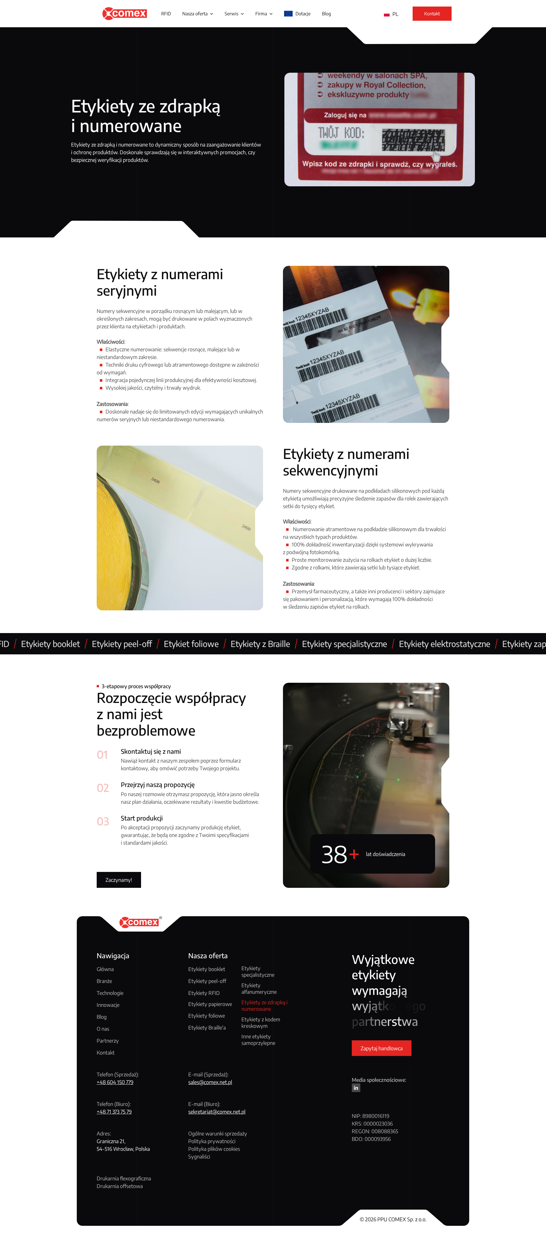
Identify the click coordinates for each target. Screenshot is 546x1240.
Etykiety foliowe (206, 1015)
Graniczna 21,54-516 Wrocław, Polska (123, 1145)
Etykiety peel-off (207, 981)
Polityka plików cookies (214, 1148)
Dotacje (303, 13)
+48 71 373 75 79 (114, 1111)
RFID (166, 13)
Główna (105, 969)
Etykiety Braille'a (207, 1027)
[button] (197, 13)
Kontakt (106, 1052)
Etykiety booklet (206, 969)
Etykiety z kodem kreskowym (260, 1022)
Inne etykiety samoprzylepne (258, 1039)
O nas (103, 1028)
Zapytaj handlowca (382, 1048)
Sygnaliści (199, 1156)
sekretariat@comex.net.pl (216, 1111)
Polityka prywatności (211, 1141)
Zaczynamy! (119, 879)
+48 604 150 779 (115, 1082)
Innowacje (108, 1004)
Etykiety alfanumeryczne (259, 988)
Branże (104, 981)
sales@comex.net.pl (210, 1082)
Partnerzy (108, 1040)
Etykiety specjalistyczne (257, 971)
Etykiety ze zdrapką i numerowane (264, 1005)
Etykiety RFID (204, 993)
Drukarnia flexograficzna (124, 1178)
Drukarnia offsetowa (120, 1186)
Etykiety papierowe (210, 1004)
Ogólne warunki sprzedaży (217, 1133)
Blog (326, 13)
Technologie (110, 993)
